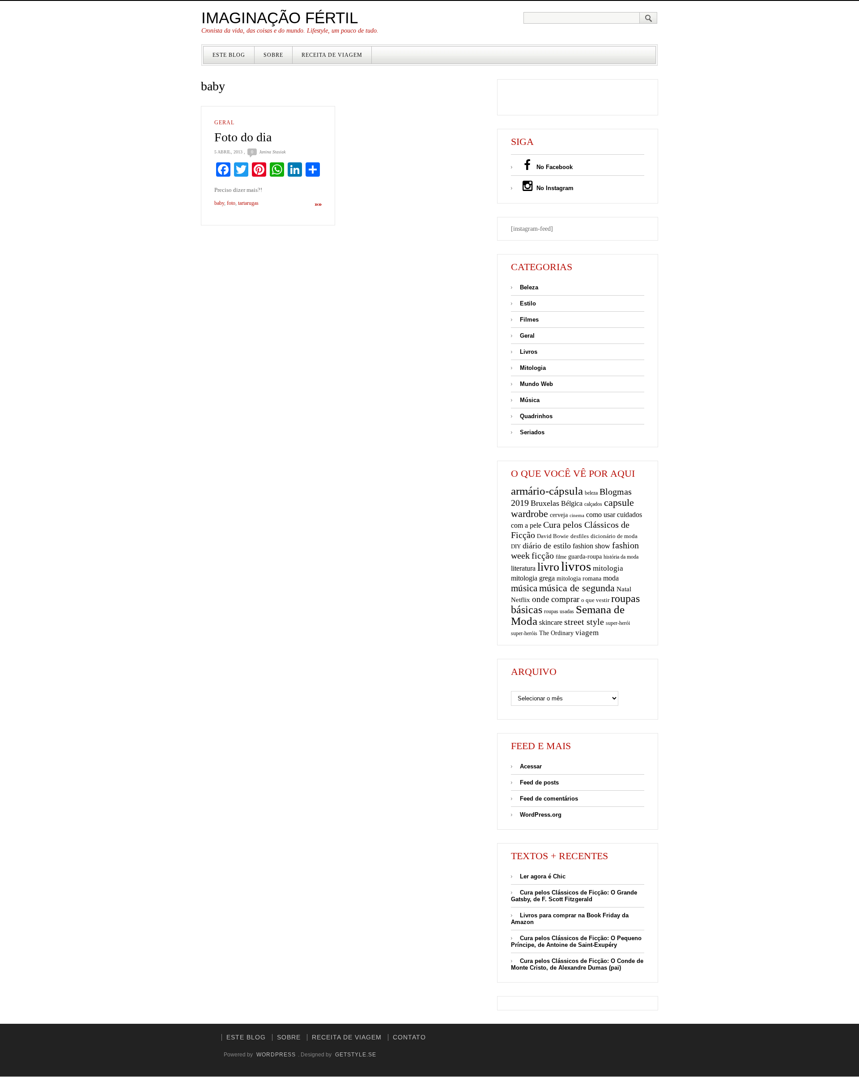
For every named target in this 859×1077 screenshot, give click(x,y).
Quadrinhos (536, 416)
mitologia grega (533, 578)
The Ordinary (556, 633)
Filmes (529, 319)
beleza (591, 493)
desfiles (579, 536)
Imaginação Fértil (279, 17)
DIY (516, 546)
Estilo (528, 303)
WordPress (276, 1055)
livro (548, 566)
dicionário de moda (614, 536)
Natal (624, 589)
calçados (593, 504)
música (524, 588)
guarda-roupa (585, 556)
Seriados (532, 432)
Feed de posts (539, 782)
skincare (550, 622)
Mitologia (533, 368)
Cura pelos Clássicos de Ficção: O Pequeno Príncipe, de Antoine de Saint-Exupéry (576, 941)
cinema (577, 515)
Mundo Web (536, 384)
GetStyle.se (355, 1055)
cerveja (559, 515)
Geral (224, 122)
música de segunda (577, 588)
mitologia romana (579, 578)
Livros (528, 351)
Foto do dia (243, 137)
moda (611, 578)
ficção (543, 555)
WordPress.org (540, 814)
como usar (600, 514)
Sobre (273, 55)
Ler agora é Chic (543, 876)
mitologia (608, 568)
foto (231, 203)
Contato (409, 1037)
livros (576, 566)
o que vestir (595, 600)
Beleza (529, 287)
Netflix (520, 599)
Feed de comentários (549, 798)
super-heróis (524, 633)
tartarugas (248, 203)
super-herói (618, 623)
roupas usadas (559, 611)
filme (561, 557)
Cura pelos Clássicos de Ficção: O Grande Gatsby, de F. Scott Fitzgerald (574, 896)
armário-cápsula (547, 491)
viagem (587, 632)
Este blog (229, 55)
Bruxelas (545, 503)
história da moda (621, 557)
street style (584, 622)
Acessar (531, 766)
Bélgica (572, 503)
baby (219, 203)
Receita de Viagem (332, 55)
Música (530, 400)
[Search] (648, 18)
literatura (523, 568)
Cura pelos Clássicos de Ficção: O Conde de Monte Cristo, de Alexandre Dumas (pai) (577, 964)
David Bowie (553, 536)
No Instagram (554, 188)
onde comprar (555, 599)
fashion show (591, 546)
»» (318, 204)
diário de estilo (547, 545)
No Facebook (554, 167)
